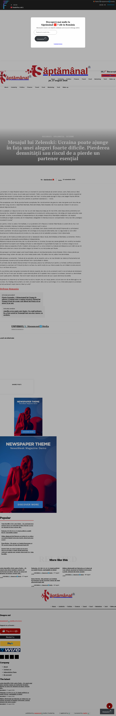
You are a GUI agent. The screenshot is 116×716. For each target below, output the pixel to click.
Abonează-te (40, 39)
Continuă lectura (58, 44)
